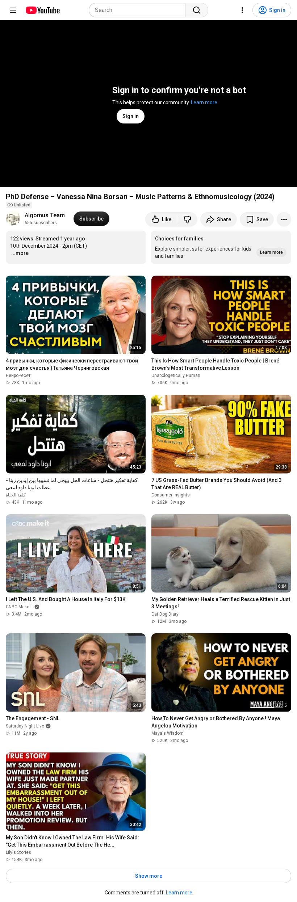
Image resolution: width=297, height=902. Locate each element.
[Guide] (13, 10)
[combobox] (139, 10)
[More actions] (284, 219)
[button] (221, 247)
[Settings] (242, 10)
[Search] (196, 10)
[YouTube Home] (42, 10)
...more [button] (20, 253)
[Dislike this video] (187, 219)
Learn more (204, 102)
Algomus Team (45, 215)
